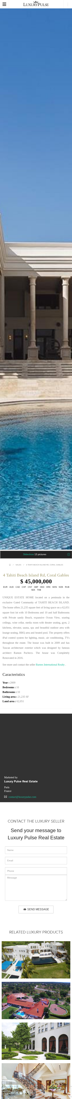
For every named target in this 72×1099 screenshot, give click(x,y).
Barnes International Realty (50, 664)
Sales (18, 565)
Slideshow (34, 554)
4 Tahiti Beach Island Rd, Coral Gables (44, 565)
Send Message (38, 909)
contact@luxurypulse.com (22, 796)
